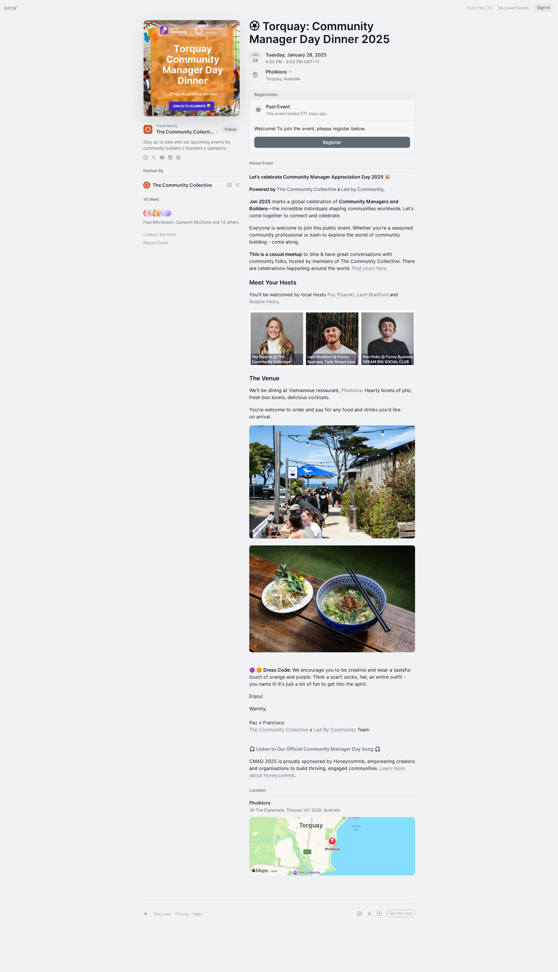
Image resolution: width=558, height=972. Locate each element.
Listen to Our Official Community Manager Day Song (314, 749)
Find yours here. (369, 268)
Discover (162, 913)
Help (197, 913)
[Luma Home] (11, 8)
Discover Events (513, 7)
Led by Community (362, 189)
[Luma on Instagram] (359, 914)
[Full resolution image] (332, 338)
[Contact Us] (379, 914)
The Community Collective (306, 189)
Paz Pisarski (340, 294)
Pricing (181, 913)
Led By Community (335, 730)
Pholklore (351, 390)
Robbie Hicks (264, 301)
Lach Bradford (372, 294)
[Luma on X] (369, 914)
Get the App (401, 913)
